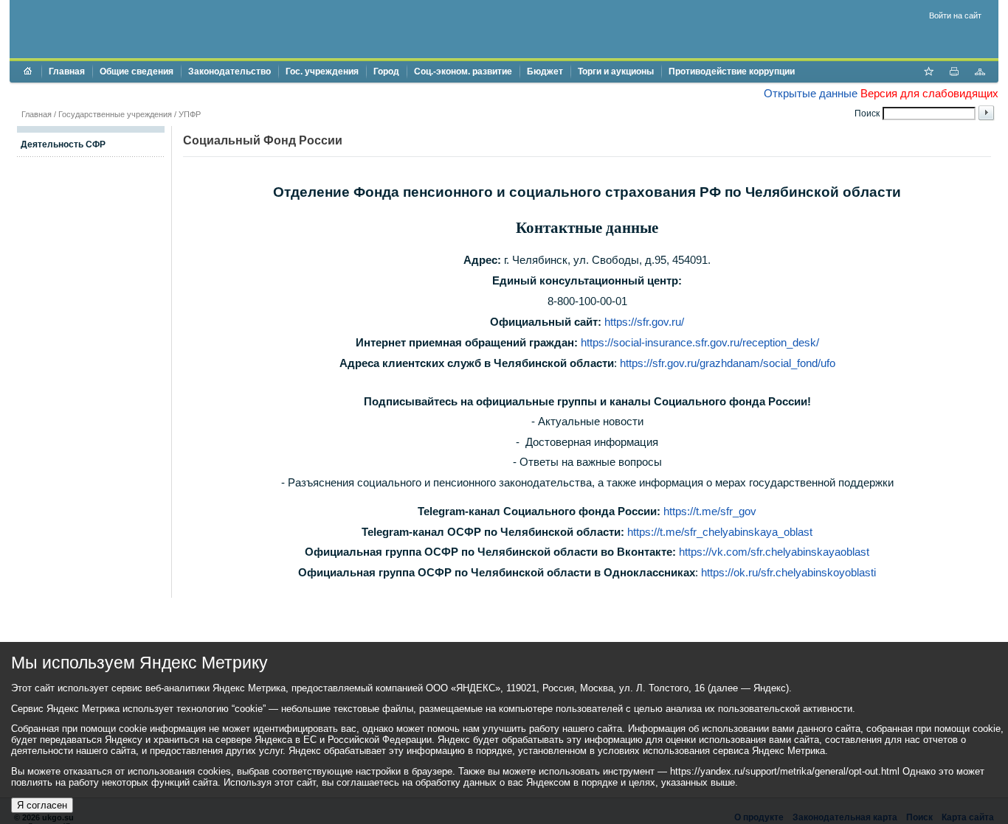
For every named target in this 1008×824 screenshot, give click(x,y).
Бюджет (545, 71)
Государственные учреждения (115, 114)
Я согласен (42, 805)
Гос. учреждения (322, 71)
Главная (67, 71)
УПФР (190, 114)
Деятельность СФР (63, 144)
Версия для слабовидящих (929, 93)
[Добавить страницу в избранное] (928, 73)
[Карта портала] (980, 73)
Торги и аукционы (616, 71)
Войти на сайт (955, 15)
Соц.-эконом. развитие (463, 71)
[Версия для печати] (954, 73)
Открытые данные (810, 93)
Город (386, 71)
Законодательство (229, 71)
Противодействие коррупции (732, 71)
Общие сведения (136, 71)
